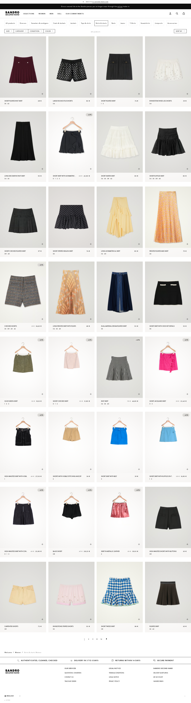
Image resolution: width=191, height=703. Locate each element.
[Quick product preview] (42, 94)
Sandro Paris (158, 681)
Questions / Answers (73, 673)
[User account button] (170, 13)
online (119, 6)
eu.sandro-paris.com (100, 2)
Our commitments (75, 14)
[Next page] (106, 639)
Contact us (69, 677)
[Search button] (177, 13)
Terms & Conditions (116, 673)
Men (51, 14)
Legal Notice (114, 677)
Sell (60, 14)
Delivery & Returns (160, 673)
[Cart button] (184, 13)
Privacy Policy (114, 681)
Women (42, 14)
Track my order (70, 681)
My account (158, 677)
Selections (28, 14)
